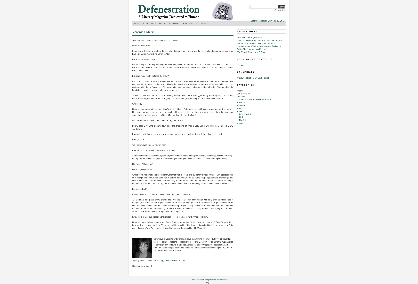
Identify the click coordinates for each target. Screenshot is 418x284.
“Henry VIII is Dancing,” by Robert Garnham (256, 43)
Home (136, 24)
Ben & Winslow (190, 24)
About (145, 24)
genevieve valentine (147, 261)
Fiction (242, 117)
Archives (204, 24)
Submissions (174, 24)
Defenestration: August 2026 (249, 37)
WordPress (223, 280)
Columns (174, 40)
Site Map (241, 65)
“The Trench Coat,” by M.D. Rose (251, 52)
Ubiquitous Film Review (174, 261)
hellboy (160, 261)
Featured (241, 105)
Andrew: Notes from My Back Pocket (253, 78)
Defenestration (155, 40)
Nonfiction (243, 120)
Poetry (239, 108)
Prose (239, 111)
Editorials (241, 102)
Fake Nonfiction (246, 114)
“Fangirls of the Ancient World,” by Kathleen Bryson (259, 40)
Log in (208, 283)
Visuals (240, 123)
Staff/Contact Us (158, 24)
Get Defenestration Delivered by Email (268, 21)
